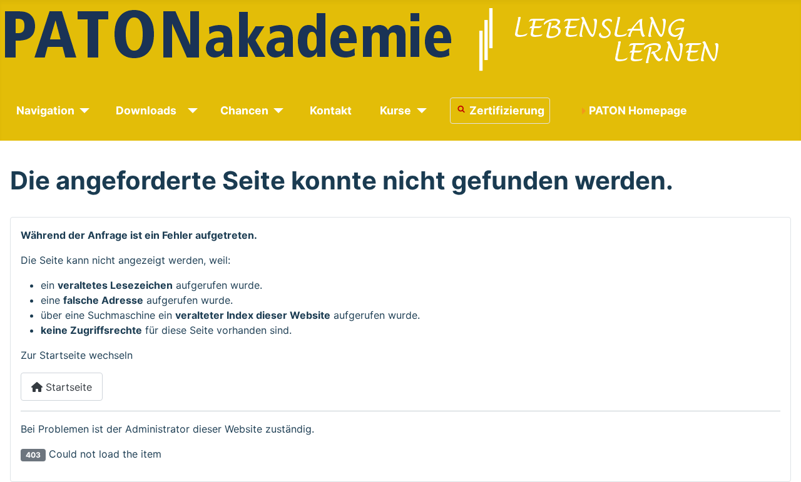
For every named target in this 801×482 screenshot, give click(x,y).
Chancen (244, 110)
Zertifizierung (506, 110)
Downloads (146, 110)
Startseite (67, 387)
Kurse (395, 110)
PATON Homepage (638, 110)
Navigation (45, 110)
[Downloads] (190, 110)
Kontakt (331, 110)
